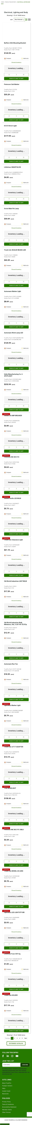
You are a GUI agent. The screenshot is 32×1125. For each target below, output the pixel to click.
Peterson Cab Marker (11, 84)
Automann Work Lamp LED (13, 333)
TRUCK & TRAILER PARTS (10, 2)
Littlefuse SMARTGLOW (12, 167)
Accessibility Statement (9, 1107)
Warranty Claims (7, 1109)
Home (2, 2)
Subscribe (25, 1064)
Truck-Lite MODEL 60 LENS (13, 871)
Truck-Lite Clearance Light (13, 540)
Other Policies (6, 1112)
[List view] (26, 19)
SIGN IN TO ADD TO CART (16, 78)
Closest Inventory (16, 62)
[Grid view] (29, 19)
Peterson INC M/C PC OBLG (14, 829)
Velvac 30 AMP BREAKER (13, 415)
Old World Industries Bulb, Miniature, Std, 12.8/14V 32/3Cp (15, 623)
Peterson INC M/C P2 (11, 457)
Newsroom (5, 1093)
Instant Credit (6, 1091)
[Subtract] (9, 74)
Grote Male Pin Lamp (11, 208)
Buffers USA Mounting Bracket (15, 43)
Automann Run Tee (11, 664)
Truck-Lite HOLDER (11, 995)
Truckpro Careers (7, 1085)
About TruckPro (6, 1083)
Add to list (26, 58)
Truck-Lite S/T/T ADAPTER (13, 747)
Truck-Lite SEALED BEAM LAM (15, 250)
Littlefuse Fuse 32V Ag (12, 954)
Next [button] (25, 1038)
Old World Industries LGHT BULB (15, 581)
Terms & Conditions (8, 1104)
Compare (8, 58)
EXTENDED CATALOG (16, 1043)
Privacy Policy (14, 1072)
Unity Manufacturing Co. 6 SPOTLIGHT (13, 375)
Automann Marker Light (12, 291)
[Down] (23, 20)
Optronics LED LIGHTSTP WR (14, 912)
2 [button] (14, 1038)
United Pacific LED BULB (12, 498)
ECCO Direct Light (10, 126)
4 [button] (19, 1038)
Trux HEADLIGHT (10, 788)
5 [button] (22, 1038)
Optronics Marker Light (12, 705)
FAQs (3, 1088)
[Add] (23, 74)
